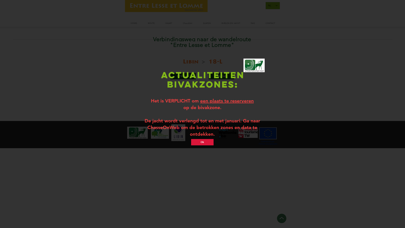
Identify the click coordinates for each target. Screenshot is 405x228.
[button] (202, 142)
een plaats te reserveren (227, 101)
